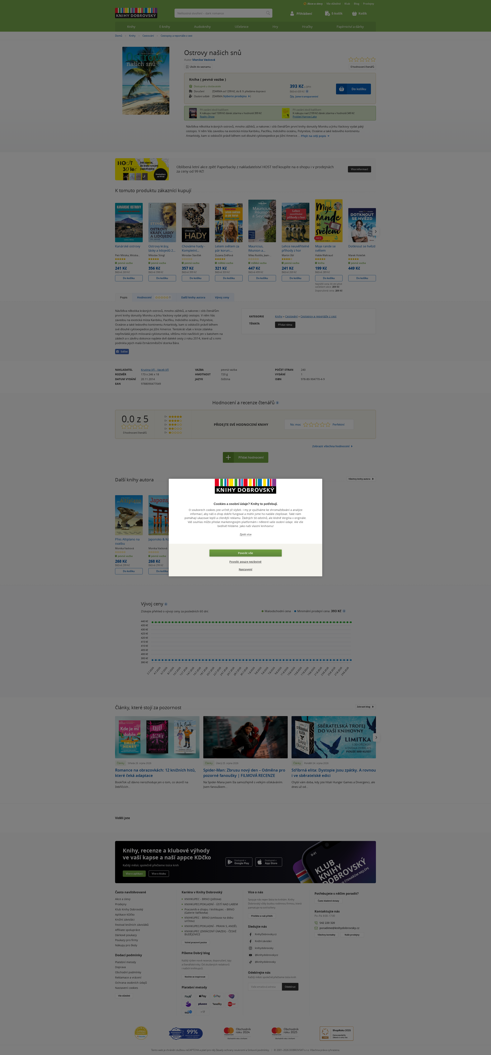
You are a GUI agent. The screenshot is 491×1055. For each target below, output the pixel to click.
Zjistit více (245, 534)
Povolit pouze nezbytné (245, 561)
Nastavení (245, 569)
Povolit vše (245, 553)
